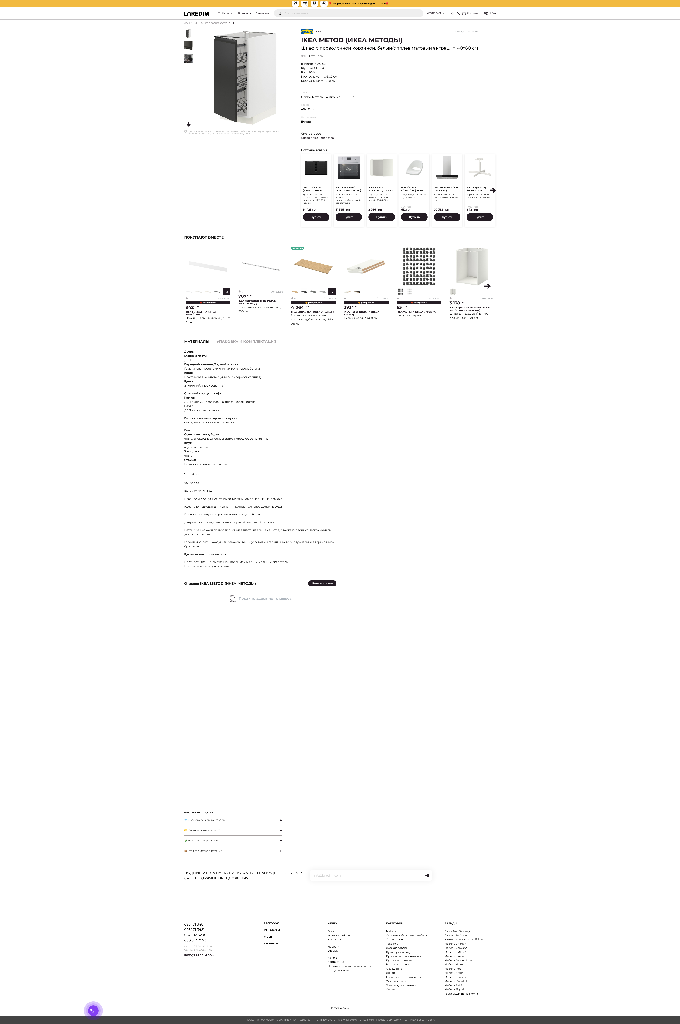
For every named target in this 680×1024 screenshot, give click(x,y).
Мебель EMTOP (455, 952)
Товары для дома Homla (461, 993)
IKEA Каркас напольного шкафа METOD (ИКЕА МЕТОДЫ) (469, 309)
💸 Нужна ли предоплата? (201, 840)
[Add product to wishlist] (228, 249)
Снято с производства (214, 22)
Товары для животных (401, 985)
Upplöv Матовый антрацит (320, 97)
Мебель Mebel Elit (456, 981)
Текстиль (392, 943)
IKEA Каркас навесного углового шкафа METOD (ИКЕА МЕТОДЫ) (381, 189)
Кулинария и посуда (400, 952)
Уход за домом (396, 981)
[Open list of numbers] (443, 13)
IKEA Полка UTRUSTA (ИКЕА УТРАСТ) (361, 313)
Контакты (334, 939)
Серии (390, 989)
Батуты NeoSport (455, 935)
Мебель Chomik (455, 943)
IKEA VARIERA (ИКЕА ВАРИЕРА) (417, 312)
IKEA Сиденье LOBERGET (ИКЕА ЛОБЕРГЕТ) (412, 189)
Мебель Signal (454, 989)
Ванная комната (397, 964)
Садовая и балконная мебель (406, 935)
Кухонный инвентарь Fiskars (464, 939)
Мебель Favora (454, 956)
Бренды (243, 13)
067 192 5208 (195, 935)
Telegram (271, 943)
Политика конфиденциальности (350, 966)
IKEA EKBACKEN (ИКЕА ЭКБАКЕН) (312, 312)
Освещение (394, 968)
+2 (226, 291)
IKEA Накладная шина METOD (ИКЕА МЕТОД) (257, 302)
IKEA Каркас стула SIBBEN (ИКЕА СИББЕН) (478, 189)
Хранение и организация (403, 977)
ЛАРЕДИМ (190, 22)
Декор (390, 972)
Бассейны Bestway (457, 931)
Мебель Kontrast (455, 977)
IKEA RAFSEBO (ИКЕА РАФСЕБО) (447, 189)
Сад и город (394, 939)
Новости (333, 946)
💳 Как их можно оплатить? (202, 830)
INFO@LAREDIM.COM (199, 955)
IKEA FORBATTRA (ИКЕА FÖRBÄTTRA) (201, 313)
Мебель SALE (453, 985)
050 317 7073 (195, 940)
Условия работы (339, 935)
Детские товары (397, 947)
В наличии (263, 13)
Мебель (391, 931)
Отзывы (333, 950)
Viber (268, 936)
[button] (493, 190)
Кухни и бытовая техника (403, 956)
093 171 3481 (434, 13)
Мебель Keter (453, 972)
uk (490, 13)
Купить (316, 217)
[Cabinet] (458, 13)
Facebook (271, 923)
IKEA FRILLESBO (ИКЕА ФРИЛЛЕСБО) (348, 189)
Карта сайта (336, 961)
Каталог (227, 13)
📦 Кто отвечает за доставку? (203, 850)
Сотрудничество (339, 970)
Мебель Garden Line (458, 960)
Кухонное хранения (399, 960)
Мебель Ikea (452, 968)
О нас (331, 931)
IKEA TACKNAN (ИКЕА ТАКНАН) (313, 189)
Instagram (272, 930)
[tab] (246, 341)
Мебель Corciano (455, 947)
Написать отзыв (322, 583)
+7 (331, 291)
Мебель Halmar (455, 964)
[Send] (427, 875)
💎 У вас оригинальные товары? (205, 820)
